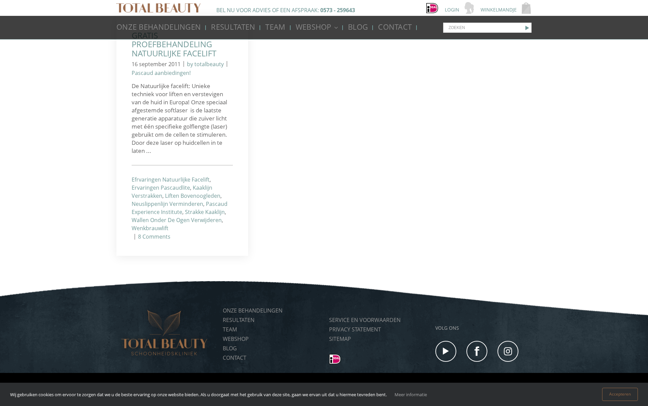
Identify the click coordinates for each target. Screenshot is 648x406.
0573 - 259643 (337, 10)
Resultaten (233, 27)
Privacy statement (355, 329)
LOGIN (452, 9)
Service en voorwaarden (365, 320)
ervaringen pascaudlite (161, 187)
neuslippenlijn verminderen (167, 204)
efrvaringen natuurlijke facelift (171, 179)
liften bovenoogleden (192, 195)
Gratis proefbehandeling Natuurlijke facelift (174, 44)
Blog (358, 27)
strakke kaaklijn (205, 212)
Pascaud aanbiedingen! (161, 73)
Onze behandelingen (158, 27)
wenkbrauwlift (150, 228)
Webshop (313, 27)
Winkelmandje (499, 9)
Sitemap (340, 339)
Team (275, 27)
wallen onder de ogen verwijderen (177, 220)
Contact (395, 27)
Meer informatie (411, 394)
